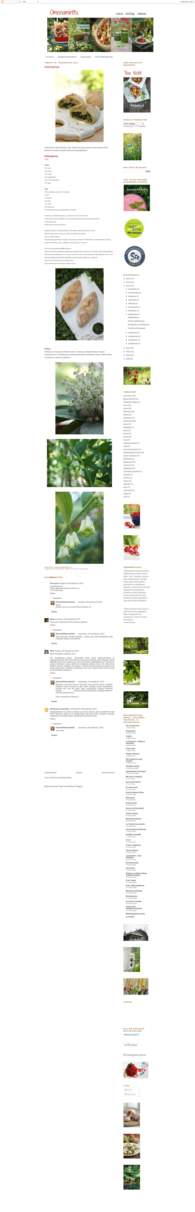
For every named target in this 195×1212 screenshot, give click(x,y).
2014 (128, 282)
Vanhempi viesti (108, 773)
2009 (128, 359)
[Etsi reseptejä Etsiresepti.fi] (134, 1055)
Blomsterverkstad (133, 819)
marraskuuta (133, 293)
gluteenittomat (129, 399)
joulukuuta (132, 289)
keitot (125, 424)
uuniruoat (127, 490)
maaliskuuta (133, 336)
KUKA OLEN (86, 57)
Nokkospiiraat (51, 67)
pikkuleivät (127, 459)
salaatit (126, 475)
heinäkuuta (133, 307)
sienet (125, 478)
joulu (125, 405)
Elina (52, 651)
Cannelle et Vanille (134, 901)
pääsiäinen (127, 468)
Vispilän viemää (132, 766)
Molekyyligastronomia (135, 914)
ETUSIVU (50, 57)
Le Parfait (130, 917)
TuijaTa (129, 736)
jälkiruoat (127, 412)
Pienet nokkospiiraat (136, 321)
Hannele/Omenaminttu (65, 602)
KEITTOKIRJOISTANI (104, 57)
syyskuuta (132, 300)
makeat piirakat (129, 443)
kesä (125, 430)
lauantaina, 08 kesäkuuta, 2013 (90, 728)
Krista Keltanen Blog (135, 792)
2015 (128, 279)
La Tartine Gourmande (135, 824)
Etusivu (79, 773)
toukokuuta (133, 314)
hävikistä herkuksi (130, 402)
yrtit (124, 497)
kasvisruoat (59, 569)
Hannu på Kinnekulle (135, 808)
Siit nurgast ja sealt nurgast (134, 760)
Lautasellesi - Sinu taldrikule (134, 856)
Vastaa (52, 593)
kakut (125, 415)
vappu (125, 494)
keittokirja (127, 427)
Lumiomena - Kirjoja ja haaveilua (135, 742)
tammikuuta (133, 343)
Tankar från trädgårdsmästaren (134, 907)
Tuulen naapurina (133, 845)
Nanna (53, 619)
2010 (128, 355)
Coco (128, 840)
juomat (126, 408)
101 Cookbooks (132, 726)
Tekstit (129, 1090)
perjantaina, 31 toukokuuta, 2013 (91, 634)
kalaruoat (127, 418)
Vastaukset (57, 598)
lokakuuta (132, 296)
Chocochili (130, 748)
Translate (141, 126)
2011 (128, 352)
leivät (125, 437)
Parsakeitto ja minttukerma (138, 325)
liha (124, 440)
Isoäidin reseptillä (133, 835)
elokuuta (132, 303)
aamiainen (127, 396)
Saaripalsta (130, 731)
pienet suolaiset (71, 569)
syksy (125, 481)
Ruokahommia (132, 863)
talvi (125, 487)
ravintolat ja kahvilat (131, 471)
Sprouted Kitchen (133, 782)
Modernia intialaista (134, 891)
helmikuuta (133, 340)
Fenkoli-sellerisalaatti (136, 328)
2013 (128, 286)
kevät (125, 434)
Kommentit (130, 1094)
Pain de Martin (132, 850)
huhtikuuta (132, 333)
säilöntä (126, 484)
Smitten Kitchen (132, 754)
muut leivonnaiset (130, 449)
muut (125, 446)
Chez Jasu (130, 868)
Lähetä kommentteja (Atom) (60, 778)
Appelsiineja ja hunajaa (136, 771)
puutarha (127, 465)
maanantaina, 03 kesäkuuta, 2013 (83, 709)
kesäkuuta (132, 311)
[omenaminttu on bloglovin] (131, 1035)
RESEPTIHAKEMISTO (67, 57)
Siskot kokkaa (132, 813)
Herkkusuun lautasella (59, 709)
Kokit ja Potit (131, 803)
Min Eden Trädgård (134, 777)
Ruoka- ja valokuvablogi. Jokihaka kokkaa (136, 874)
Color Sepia (131, 880)
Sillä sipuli (130, 798)
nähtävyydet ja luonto (131, 453)
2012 (128, 348)
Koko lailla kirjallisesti (135, 886)
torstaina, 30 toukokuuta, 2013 (71, 583)
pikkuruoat (83, 569)
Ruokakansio (131, 896)
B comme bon (132, 787)
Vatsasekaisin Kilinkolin (136, 829)
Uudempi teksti (50, 773)
